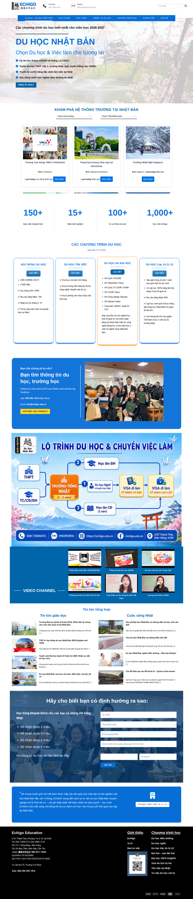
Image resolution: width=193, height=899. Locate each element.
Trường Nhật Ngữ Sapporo (148, 162)
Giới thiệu (81, 18)
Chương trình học (127, 18)
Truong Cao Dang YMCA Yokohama (45, 162)
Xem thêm (59, 179)
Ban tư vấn (133, 848)
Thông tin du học (102, 18)
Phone (142, 751)
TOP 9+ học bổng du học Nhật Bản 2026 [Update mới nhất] (63, 641)
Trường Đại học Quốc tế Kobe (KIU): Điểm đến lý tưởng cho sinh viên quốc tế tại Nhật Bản (64, 623)
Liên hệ (164, 18)
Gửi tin (107, 765)
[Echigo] (24, 6)
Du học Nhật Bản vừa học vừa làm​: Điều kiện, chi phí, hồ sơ (65, 675)
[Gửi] (185, 6)
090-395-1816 (28, 871)
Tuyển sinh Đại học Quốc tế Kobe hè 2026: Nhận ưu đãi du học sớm (64, 657)
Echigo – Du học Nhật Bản (39, 18)
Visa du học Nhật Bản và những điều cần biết (146, 638)
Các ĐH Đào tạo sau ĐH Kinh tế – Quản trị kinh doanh (150, 671)
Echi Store (64, 18)
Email (102, 751)
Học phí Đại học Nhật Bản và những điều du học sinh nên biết (152, 623)
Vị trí (130, 843)
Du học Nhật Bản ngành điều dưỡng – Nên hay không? (151, 653)
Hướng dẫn (149, 18)
